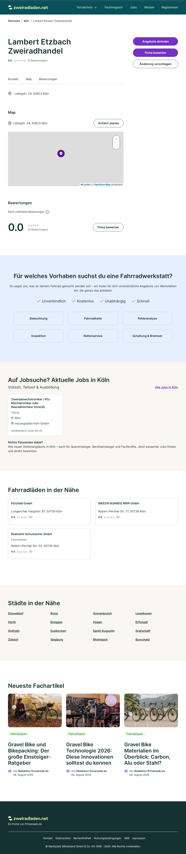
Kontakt (48, 838)
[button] (61, 154)
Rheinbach (100, 639)
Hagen (97, 622)
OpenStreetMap (102, 184)
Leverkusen (144, 613)
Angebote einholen (155, 41)
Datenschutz (63, 838)
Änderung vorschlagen (155, 64)
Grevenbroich (102, 613)
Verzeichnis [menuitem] (84, 7)
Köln (26, 20)
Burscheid (143, 639)
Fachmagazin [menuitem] (114, 7)
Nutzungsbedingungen (107, 838)
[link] (35, 415)
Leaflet (86, 184)
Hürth (12, 622)
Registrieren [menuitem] (170, 7)
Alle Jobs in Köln (166, 387)
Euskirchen (58, 631)
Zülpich (13, 639)
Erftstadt (142, 622)
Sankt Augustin (104, 631)
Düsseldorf (15, 613)
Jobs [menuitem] (133, 7)
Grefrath (14, 631)
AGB (126, 838)
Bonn (54, 613)
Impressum (138, 838)
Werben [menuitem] (149, 7)
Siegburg (56, 639)
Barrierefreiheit (82, 838)
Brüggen (56, 622)
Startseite (14, 20)
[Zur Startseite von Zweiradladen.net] (28, 7)
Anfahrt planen (108, 123)
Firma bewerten (108, 227)
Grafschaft (143, 631)
